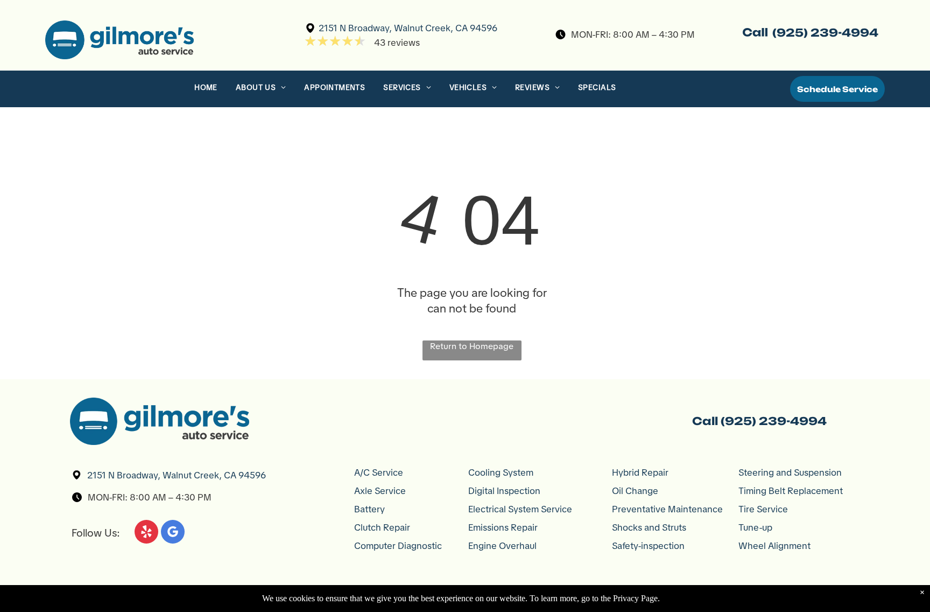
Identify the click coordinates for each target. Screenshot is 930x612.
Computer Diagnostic (398, 546)
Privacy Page (635, 598)
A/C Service (378, 472)
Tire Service (763, 509)
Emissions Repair (503, 527)
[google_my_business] (173, 533)
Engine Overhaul (502, 546)
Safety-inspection (648, 546)
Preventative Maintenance (667, 509)
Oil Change (635, 491)
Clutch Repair (382, 527)
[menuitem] (207, 90)
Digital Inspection (504, 491)
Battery (369, 509)
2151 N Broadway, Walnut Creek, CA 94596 (408, 28)
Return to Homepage (471, 346)
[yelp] (146, 533)
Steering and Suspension (790, 472)
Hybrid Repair (640, 472)
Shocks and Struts (649, 527)
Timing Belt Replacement (790, 491)
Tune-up (755, 527)
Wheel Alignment (774, 546)
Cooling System (500, 472)
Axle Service (380, 491)
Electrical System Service (520, 509)
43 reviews (397, 42)
